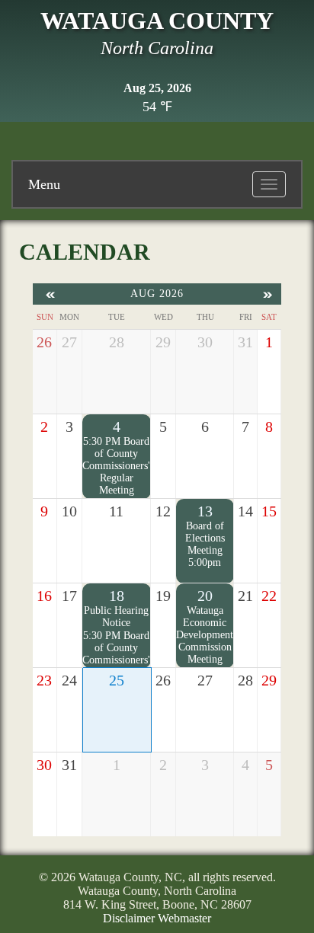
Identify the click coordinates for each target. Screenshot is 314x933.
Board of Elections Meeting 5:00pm (205, 544)
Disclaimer (129, 918)
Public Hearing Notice (116, 616)
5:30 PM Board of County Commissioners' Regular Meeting (116, 466)
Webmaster (184, 918)
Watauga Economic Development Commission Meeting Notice (204, 641)
